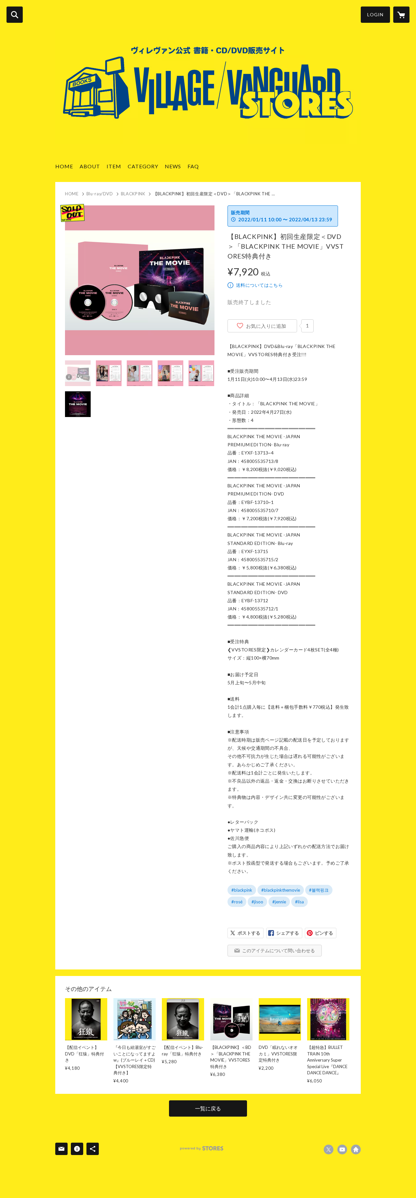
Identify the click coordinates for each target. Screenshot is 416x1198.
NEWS (173, 166)
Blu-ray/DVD (99, 193)
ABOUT (90, 166)
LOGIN (375, 14)
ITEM (114, 166)
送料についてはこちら (259, 285)
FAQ (193, 166)
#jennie (279, 901)
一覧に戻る (208, 1108)
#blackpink (241, 890)
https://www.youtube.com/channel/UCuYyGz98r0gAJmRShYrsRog (342, 1149)
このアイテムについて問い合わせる (278, 950)
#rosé (236, 901)
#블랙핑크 (319, 890)
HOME (64, 166)
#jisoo (257, 901)
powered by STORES (201, 1148)
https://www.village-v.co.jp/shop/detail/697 (356, 1149)
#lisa (299, 901)
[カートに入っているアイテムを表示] (401, 15)
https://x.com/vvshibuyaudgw (328, 1149)
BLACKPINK (133, 193)
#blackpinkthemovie (280, 890)
